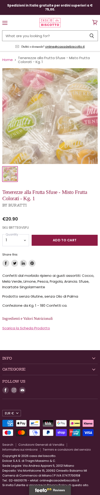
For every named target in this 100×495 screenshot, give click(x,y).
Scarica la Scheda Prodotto (26, 328)
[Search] (92, 35)
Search (7, 444)
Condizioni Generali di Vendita (41, 444)
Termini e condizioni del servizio (67, 449)
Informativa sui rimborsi (20, 449)
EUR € (9, 413)
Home (7, 60)
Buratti (17, 205)
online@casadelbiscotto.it (65, 46)
